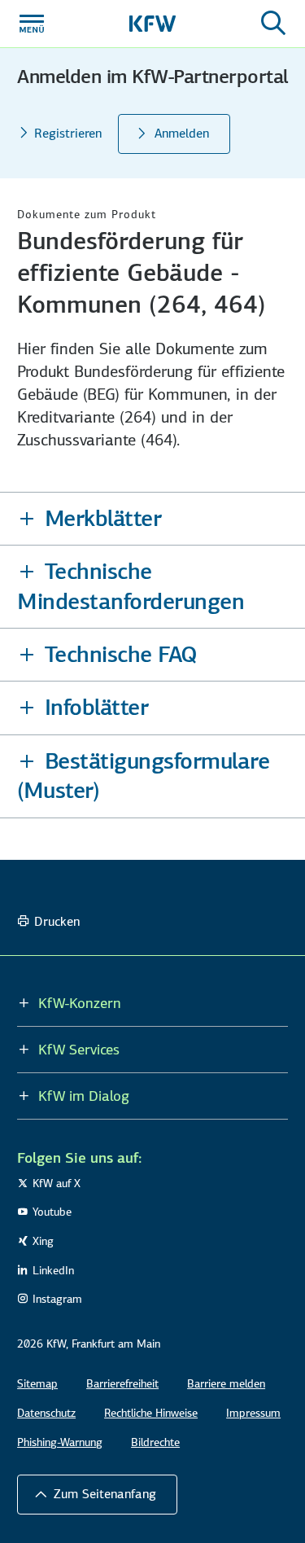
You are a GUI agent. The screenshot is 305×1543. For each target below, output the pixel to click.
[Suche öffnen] (273, 23)
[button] (152, 519)
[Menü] (31, 23)
